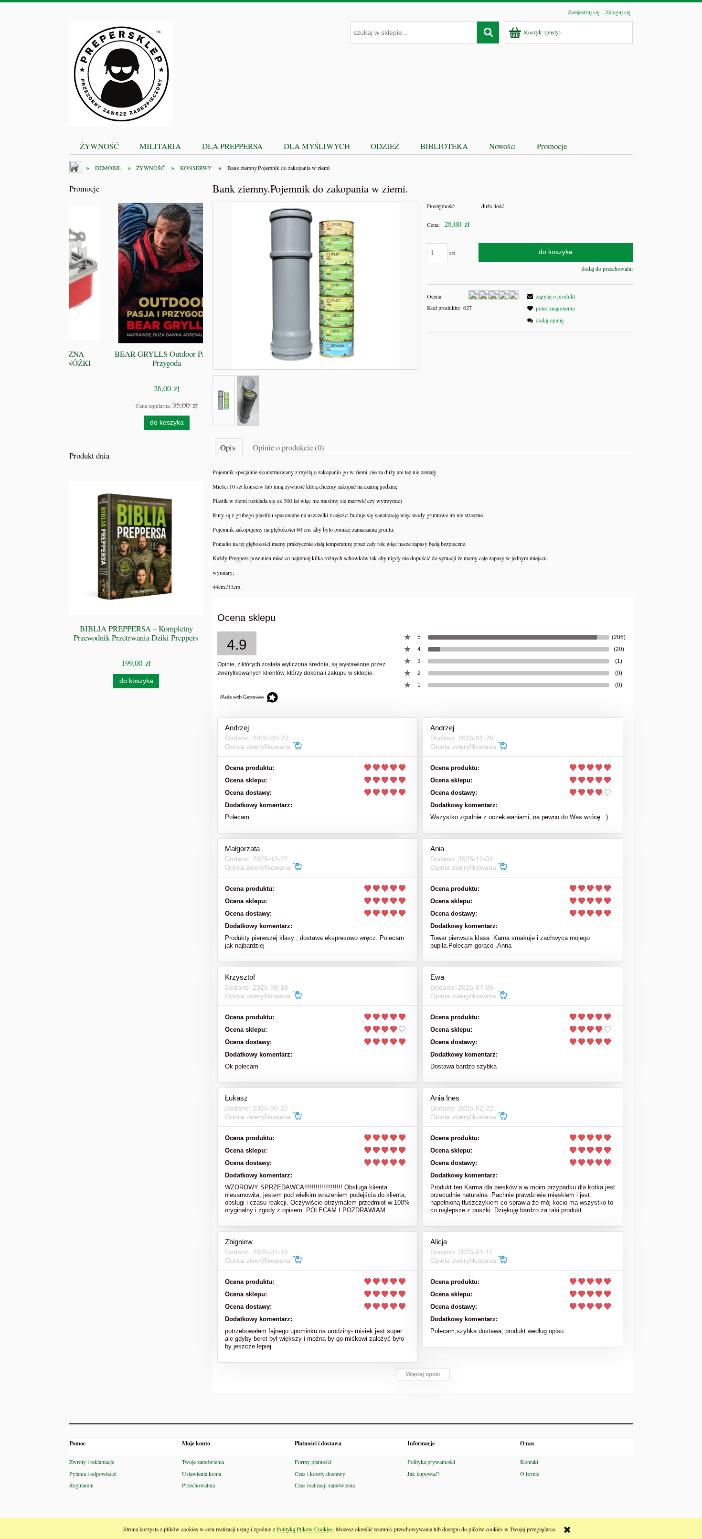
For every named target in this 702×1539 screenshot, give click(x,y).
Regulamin (81, 1485)
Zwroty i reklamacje (91, 1461)
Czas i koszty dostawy (320, 1473)
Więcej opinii (423, 1374)
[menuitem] (99, 146)
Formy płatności (313, 1461)
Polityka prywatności (431, 1461)
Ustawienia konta (201, 1473)
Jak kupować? (423, 1473)
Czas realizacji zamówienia (325, 1485)
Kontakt (529, 1461)
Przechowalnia (198, 1485)
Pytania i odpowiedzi (93, 1473)
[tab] (229, 447)
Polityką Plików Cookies (305, 1529)
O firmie (529, 1473)
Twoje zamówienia (203, 1461)
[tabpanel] (423, 529)
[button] (549, 296)
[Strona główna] (121, 72)
